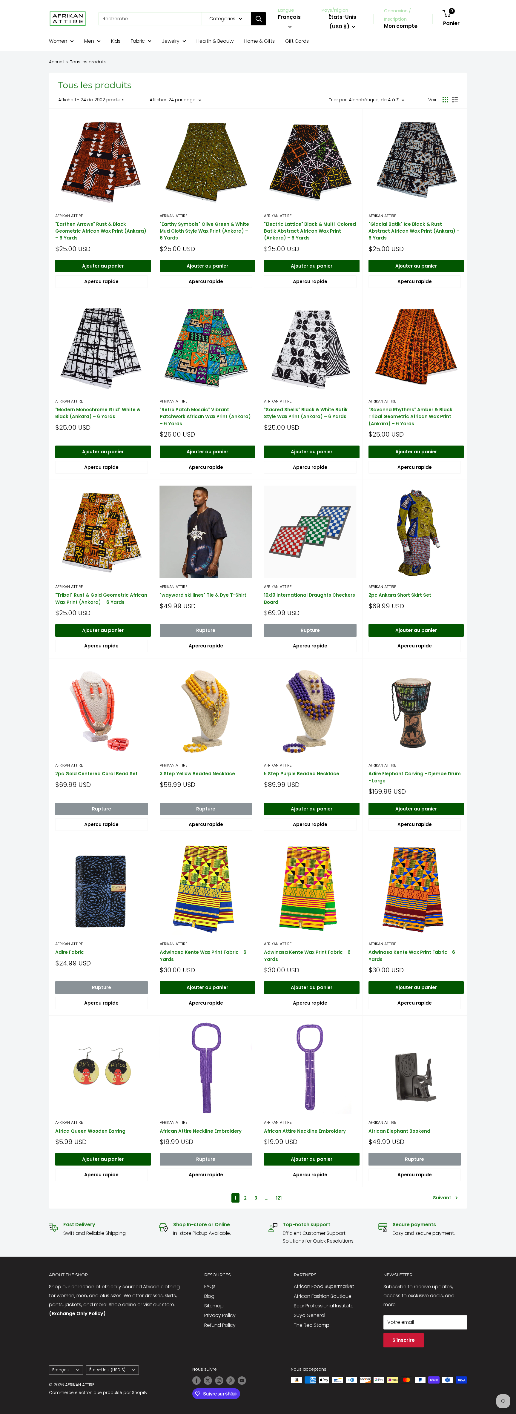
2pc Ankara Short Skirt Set (399, 595)
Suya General (309, 1315)
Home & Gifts (259, 41)
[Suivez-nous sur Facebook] (196, 1380)
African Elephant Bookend (399, 1131)
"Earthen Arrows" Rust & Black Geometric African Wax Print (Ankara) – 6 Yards (100, 231)
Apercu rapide (101, 281)
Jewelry (170, 41)
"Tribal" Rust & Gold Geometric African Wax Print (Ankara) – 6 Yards (101, 598)
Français (61, 1370)
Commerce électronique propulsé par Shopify (98, 1392)
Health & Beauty (215, 41)
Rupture (205, 630)
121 (279, 1198)
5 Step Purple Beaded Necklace (301, 773)
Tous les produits (88, 62)
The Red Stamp (311, 1325)
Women (58, 41)
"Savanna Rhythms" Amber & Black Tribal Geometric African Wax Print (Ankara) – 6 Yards (410, 416)
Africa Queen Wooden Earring (90, 1131)
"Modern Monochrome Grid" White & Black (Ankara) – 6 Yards (97, 413)
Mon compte (400, 26)
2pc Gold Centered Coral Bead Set (96, 773)
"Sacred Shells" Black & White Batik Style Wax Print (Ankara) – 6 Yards (306, 413)
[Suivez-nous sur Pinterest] (230, 1380)
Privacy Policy (220, 1315)
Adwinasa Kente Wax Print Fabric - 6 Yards (203, 955)
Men (89, 41)
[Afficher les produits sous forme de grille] (445, 99)
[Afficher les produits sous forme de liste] (455, 99)
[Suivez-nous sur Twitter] (208, 1380)
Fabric (138, 41)
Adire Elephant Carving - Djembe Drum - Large (414, 777)
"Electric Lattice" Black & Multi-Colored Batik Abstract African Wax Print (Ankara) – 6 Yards (310, 231)
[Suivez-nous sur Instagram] (219, 1380)
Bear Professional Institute (324, 1305)
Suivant (442, 1198)
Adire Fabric (69, 952)
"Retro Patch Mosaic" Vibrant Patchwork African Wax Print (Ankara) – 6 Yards (205, 416)
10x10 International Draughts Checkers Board (309, 598)
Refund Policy (220, 1325)
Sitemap (214, 1305)
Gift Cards (297, 41)
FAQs (210, 1286)
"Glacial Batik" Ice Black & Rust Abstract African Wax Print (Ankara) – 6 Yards (414, 231)
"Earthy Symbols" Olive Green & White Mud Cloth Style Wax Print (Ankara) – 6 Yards (204, 231)
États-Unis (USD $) (107, 1370)
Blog (209, 1296)
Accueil (56, 62)
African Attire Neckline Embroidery (201, 1131)
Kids (115, 41)
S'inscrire (403, 1340)
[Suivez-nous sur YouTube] (242, 1380)
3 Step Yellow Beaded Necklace (197, 773)
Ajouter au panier (103, 266)
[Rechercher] (258, 18)
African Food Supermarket (324, 1286)
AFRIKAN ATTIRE (69, 216)
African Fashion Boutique (322, 1296)
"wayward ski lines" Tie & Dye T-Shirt (203, 595)
